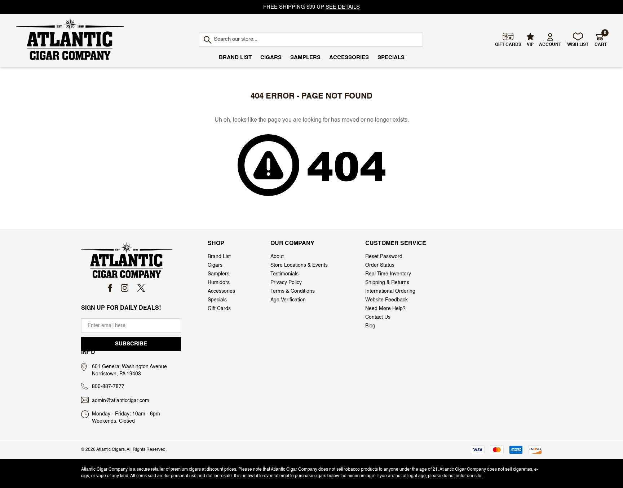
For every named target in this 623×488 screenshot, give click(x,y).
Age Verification (288, 299)
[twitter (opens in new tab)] (141, 288)
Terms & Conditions (292, 291)
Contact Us (377, 317)
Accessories (349, 57)
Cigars (271, 57)
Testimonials (284, 273)
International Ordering (390, 291)
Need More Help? (385, 308)
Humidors (219, 282)
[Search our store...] (207, 40)
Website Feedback (386, 299)
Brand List (235, 57)
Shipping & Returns (387, 282)
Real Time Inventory (388, 273)
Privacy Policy (286, 282)
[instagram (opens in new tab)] (124, 288)
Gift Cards (219, 308)
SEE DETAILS (343, 7)
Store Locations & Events (299, 265)
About (277, 256)
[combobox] (311, 39)
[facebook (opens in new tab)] (110, 288)
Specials (391, 57)
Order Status (379, 265)
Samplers (305, 57)
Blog (370, 325)
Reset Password (383, 256)
